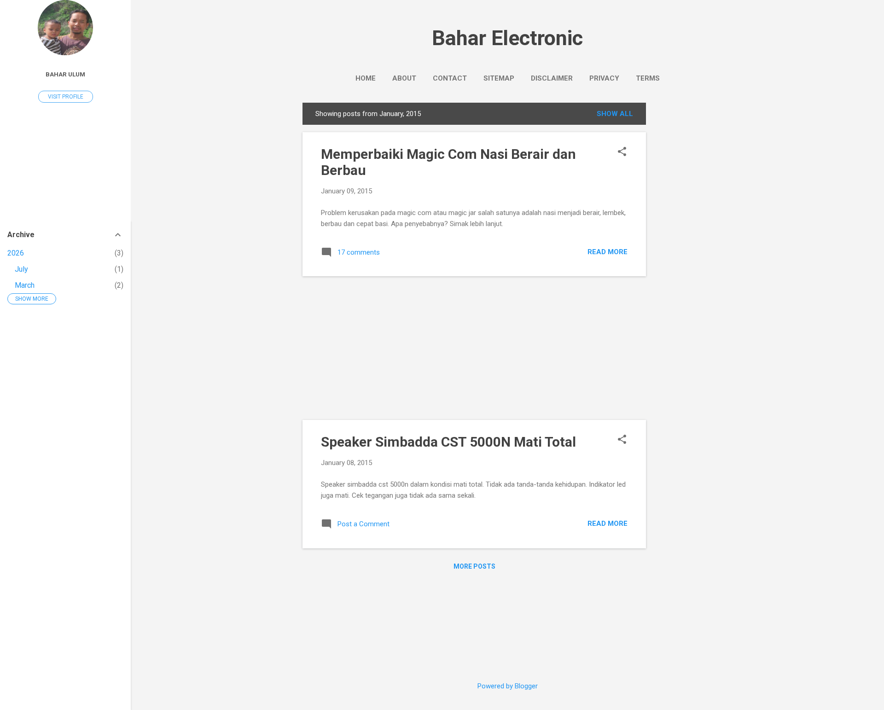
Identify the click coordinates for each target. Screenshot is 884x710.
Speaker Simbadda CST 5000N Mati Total (448, 442)
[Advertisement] (682, 241)
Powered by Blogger (507, 686)
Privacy (604, 78)
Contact (450, 78)
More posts (474, 566)
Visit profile (65, 96)
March (25, 285)
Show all (615, 114)
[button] (622, 152)
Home (365, 78)
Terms (648, 78)
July (21, 269)
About (404, 78)
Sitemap (498, 78)
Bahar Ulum (65, 74)
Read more (607, 252)
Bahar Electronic (507, 38)
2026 (15, 253)
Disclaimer (552, 78)
